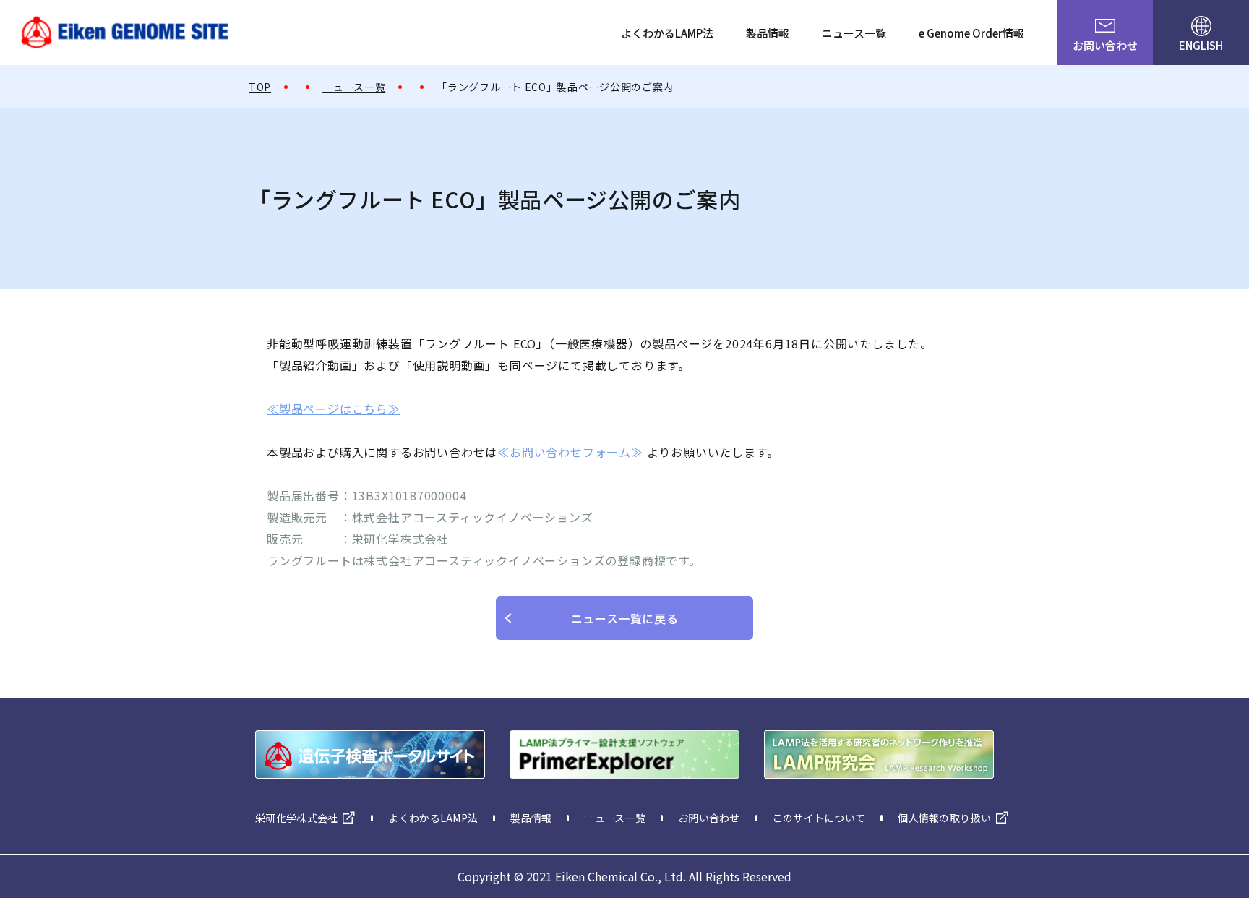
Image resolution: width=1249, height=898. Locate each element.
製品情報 (767, 32)
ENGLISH (1201, 45)
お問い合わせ (1105, 45)
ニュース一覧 (854, 32)
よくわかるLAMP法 (667, 32)
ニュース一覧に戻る (625, 618)
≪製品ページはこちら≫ (333, 408)
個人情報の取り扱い (944, 818)
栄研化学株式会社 (296, 818)
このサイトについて (819, 818)
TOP (260, 87)
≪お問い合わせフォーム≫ (570, 452)
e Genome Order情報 (971, 32)
